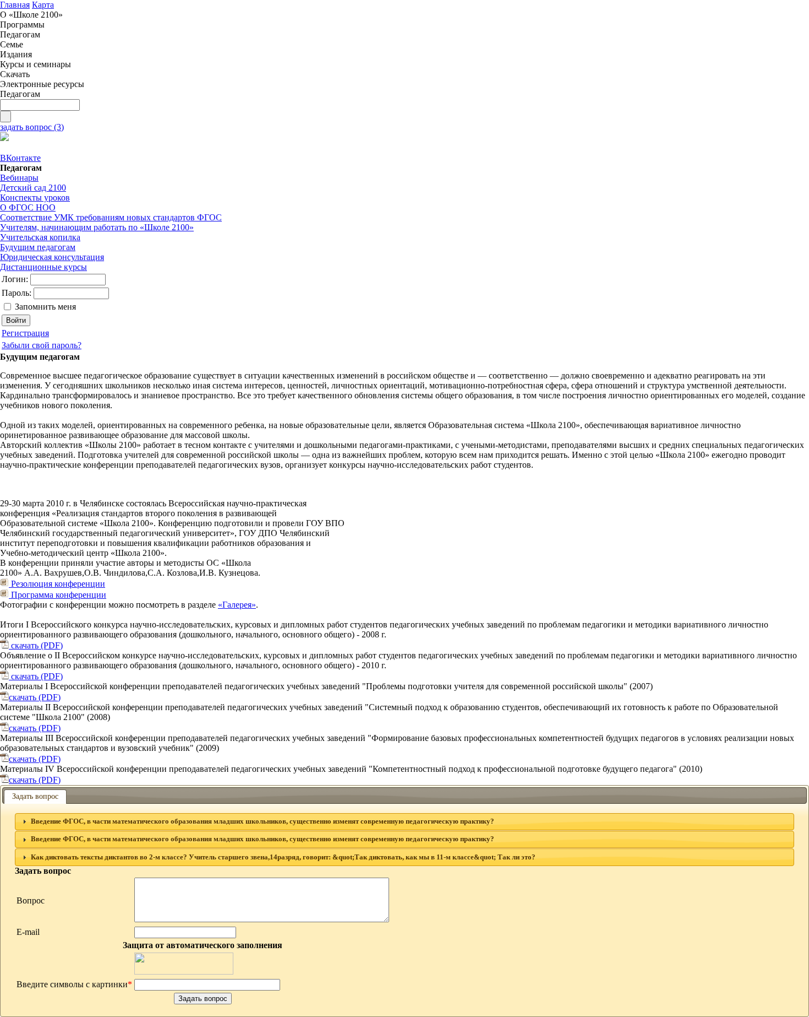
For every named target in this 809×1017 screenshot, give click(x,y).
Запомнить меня (45, 306)
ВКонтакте (20, 158)
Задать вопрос (35, 796)
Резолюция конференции (57, 583)
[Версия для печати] (4, 138)
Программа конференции (57, 594)
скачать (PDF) (36, 645)
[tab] (405, 821)
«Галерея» (237, 604)
